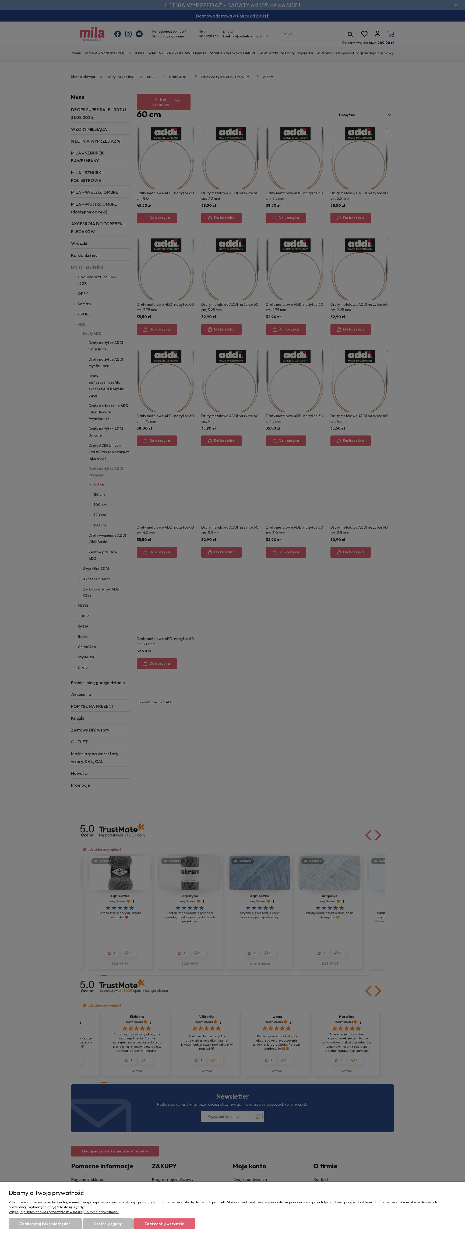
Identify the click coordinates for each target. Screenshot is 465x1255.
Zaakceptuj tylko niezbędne (45, 1223)
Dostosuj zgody (108, 1223)
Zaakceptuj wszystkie (164, 1223)
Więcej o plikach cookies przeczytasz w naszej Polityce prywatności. (64, 1212)
